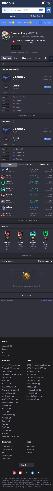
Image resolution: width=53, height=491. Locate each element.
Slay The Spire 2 (8, 399)
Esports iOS (31, 399)
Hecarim (9, 188)
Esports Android (32, 396)
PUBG (4, 381)
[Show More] (14, 3)
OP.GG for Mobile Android (36, 365)
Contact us (6, 459)
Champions (8, 22)
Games (4, 421)
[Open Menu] (48, 3)
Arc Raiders (6, 396)
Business (30, 446)
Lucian (8, 213)
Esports (5, 430)
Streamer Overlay (9, 436)
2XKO (4, 412)
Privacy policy (8, 446)
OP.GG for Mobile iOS (34, 368)
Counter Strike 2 (8, 402)
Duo (3, 424)
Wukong (9, 194)
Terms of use (7, 449)
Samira (8, 175)
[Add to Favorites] (40, 33)
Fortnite (5, 405)
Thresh (9, 182)
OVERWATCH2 (7, 387)
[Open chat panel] (51, 59)
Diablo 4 (5, 409)
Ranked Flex (44, 165)
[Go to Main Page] (6, 3)
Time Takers (7, 415)
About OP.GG (7, 346)
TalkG (4, 427)
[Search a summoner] (41, 10)
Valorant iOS (31, 381)
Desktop (5, 418)
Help (3, 452)
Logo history (6, 355)
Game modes (24, 22)
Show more (26, 296)
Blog (3, 352)
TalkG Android (32, 390)
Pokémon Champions (10, 374)
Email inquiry (7, 456)
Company (5, 349)
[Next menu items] (40, 22)
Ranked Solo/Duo (26, 165)
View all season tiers (24, 115)
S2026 (9, 165)
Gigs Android (31, 384)
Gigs (3, 433)
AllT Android (31, 371)
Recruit (29, 452)
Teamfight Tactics (9, 368)
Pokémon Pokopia (9, 390)
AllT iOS (29, 374)
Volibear (9, 207)
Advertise (30, 449)
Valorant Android (33, 377)
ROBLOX (5, 384)
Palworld (5, 371)
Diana (8, 201)
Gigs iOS (29, 387)
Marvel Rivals (7, 393)
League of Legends (9, 365)
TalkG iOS (30, 393)
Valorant (5, 377)
